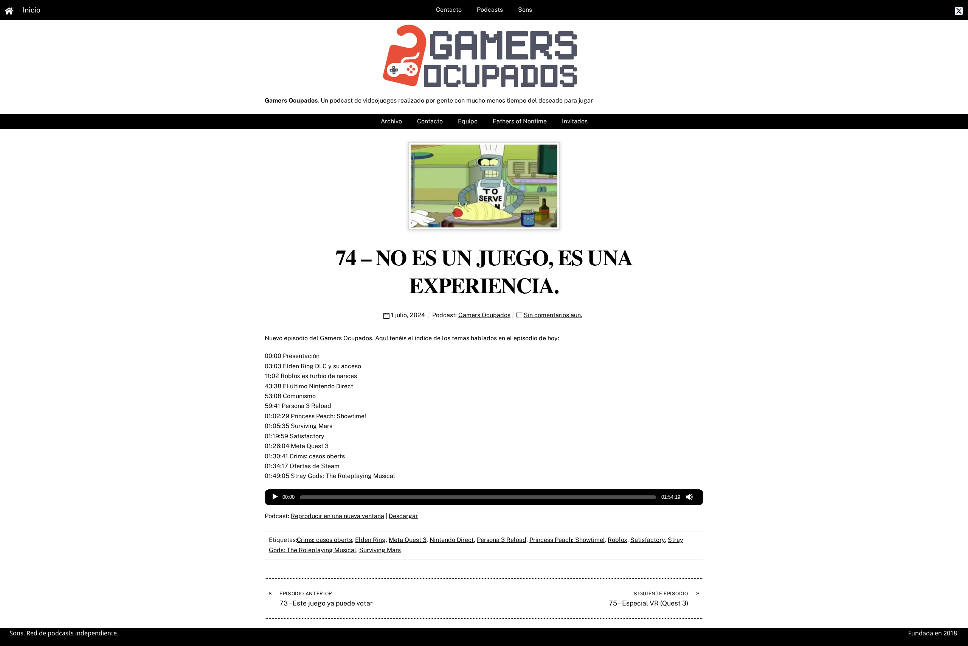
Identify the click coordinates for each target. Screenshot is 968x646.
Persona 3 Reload (501, 539)
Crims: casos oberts (324, 539)
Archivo (391, 121)
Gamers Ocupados (484, 315)
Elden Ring (370, 539)
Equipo (468, 121)
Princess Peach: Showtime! (567, 539)
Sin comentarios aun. (553, 315)
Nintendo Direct (452, 539)
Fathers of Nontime (520, 121)
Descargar (403, 516)
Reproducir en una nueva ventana (337, 516)
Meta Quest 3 (408, 539)
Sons (525, 9)
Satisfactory (647, 539)
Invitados (575, 121)
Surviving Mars (380, 550)
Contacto (449, 9)
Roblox (617, 539)
